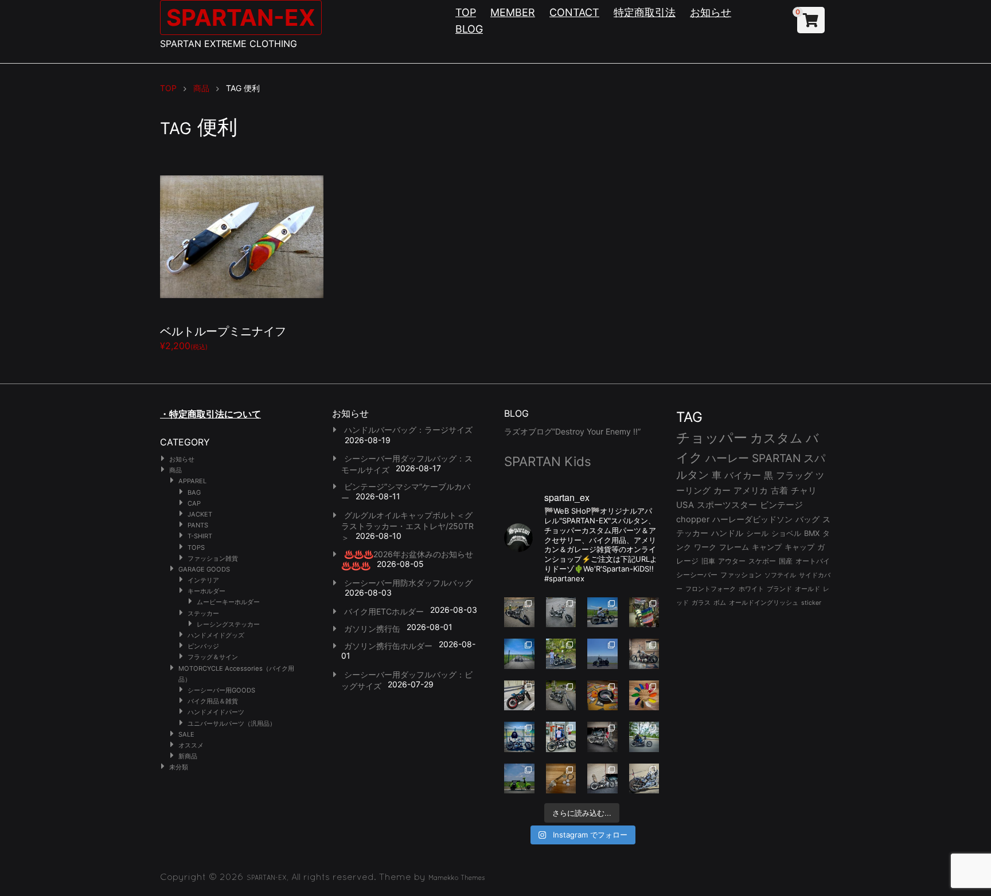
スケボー (762, 561)
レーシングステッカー (228, 624)
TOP (465, 12)
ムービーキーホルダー (228, 602)
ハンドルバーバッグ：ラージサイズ (408, 430)
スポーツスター (727, 505)
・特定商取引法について (210, 414)
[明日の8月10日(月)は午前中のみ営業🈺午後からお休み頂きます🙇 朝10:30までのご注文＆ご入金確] (519, 654)
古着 (779, 490)
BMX (812, 533)
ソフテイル (780, 575)
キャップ (799, 547)
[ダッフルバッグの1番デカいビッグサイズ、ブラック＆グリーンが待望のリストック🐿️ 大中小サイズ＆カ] (561, 695)
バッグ (807, 519)
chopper (692, 519)
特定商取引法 (645, 12)
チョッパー (711, 437)
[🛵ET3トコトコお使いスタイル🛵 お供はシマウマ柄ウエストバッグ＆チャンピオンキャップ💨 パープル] (519, 779)
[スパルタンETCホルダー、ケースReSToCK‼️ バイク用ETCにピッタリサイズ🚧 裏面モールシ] (644, 654)
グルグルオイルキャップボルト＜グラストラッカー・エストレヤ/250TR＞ (407, 526)
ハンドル (727, 533)
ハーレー (727, 458)
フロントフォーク (710, 589)
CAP (194, 503)
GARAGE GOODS (204, 569)
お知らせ (710, 12)
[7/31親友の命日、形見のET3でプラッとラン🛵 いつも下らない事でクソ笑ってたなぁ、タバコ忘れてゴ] (561, 654)
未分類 (178, 767)
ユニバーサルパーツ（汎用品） (232, 723)
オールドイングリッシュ (763, 602)
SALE (186, 734)
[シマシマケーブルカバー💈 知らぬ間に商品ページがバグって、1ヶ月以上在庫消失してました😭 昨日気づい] (644, 612)
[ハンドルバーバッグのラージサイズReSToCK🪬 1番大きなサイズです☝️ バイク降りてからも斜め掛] (519, 612)
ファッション (741, 575)
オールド (807, 589)
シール (757, 533)
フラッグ (794, 475)
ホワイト (751, 589)
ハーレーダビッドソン (752, 519)
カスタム (776, 437)
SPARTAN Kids (547, 461)
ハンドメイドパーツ (216, 712)
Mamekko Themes (456, 877)
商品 (175, 470)
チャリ (804, 491)
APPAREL (192, 481)
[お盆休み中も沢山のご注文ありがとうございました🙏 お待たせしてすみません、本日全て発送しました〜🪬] (561, 612)
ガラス (701, 602)
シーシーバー (696, 574)
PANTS (198, 525)
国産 (786, 561)
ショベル (786, 533)
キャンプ (767, 547)
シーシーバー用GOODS (221, 690)
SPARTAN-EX (240, 17)
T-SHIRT (200, 536)
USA (685, 505)
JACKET (200, 514)
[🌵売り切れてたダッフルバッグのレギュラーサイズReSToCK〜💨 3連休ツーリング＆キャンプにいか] (644, 737)
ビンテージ (781, 505)
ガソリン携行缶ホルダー (388, 646)
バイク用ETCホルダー (384, 611)
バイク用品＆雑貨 (213, 701)
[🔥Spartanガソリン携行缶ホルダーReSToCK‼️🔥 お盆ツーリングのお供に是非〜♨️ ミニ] (519, 695)
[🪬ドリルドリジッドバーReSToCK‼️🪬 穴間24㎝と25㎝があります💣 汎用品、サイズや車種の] (644, 779)
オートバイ (812, 561)
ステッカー (203, 613)
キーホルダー (206, 591)
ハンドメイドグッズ (216, 635)
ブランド (779, 589)
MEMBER (512, 12)
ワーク (705, 547)
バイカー (742, 475)
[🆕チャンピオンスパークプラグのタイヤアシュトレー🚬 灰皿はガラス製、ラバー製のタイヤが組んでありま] (602, 695)
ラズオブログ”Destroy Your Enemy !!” (572, 431)
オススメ (191, 745)
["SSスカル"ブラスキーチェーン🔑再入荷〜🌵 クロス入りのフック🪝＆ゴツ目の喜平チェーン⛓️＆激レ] (561, 779)
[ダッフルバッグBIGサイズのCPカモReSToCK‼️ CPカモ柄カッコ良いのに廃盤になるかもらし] (602, 779)
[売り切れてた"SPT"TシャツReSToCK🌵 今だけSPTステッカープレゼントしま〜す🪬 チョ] (561, 737)
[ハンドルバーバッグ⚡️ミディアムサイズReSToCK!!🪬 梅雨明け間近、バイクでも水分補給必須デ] (602, 737)
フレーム (734, 547)
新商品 (187, 756)
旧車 (708, 561)
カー (722, 490)
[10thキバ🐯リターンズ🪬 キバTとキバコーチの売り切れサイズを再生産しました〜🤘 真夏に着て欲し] (519, 737)
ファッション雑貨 (213, 558)
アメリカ (751, 490)
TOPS (196, 547)
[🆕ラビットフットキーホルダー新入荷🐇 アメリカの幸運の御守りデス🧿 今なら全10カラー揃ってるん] (644, 695)
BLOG (469, 29)
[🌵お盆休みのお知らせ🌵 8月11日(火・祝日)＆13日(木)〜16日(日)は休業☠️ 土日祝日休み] (602, 654)
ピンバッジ (203, 646)
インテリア (203, 580)
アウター (732, 561)
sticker (811, 603)
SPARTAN (776, 458)
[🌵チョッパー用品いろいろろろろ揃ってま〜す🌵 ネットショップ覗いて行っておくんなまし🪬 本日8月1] (602, 612)
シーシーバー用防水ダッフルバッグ (408, 583)
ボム (719, 602)
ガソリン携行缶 (372, 628)
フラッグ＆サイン (213, 657)
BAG (194, 492)
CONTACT (574, 12)
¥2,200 (223, 336)
